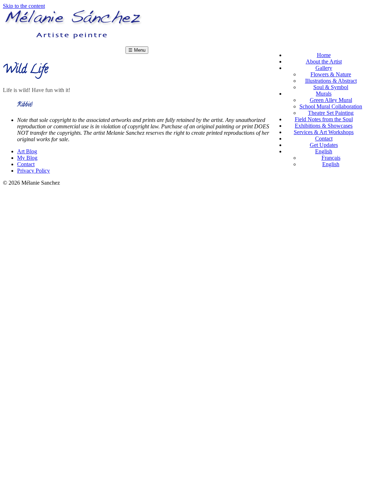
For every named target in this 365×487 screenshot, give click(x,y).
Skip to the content (24, 6)
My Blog (27, 158)
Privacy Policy (33, 171)
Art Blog (27, 151)
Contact (26, 164)
